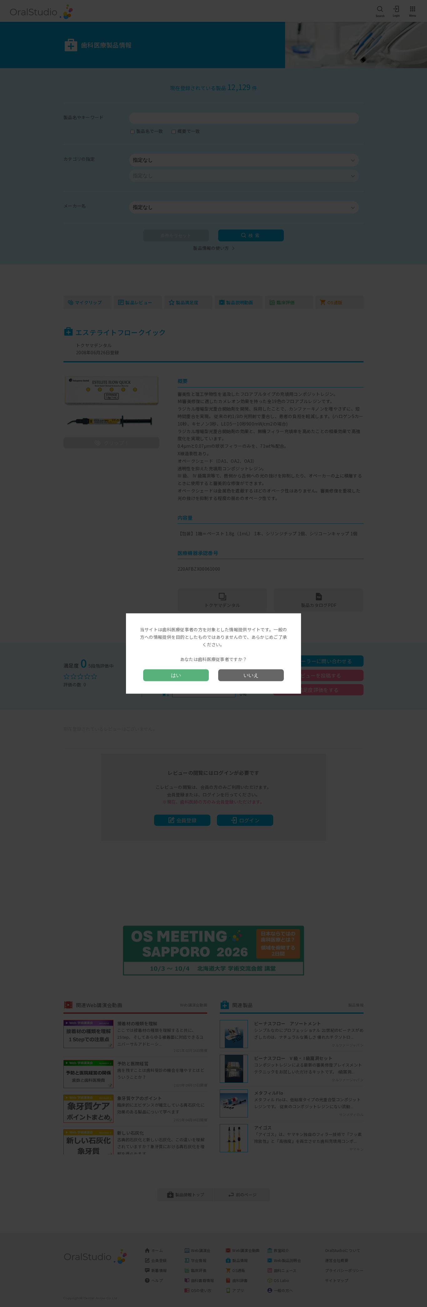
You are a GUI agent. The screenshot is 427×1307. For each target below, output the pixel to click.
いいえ (251, 675)
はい (176, 675)
